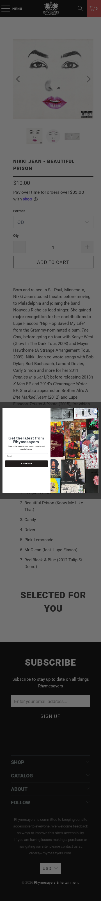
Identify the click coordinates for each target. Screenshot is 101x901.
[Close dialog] (95, 411)
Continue (26, 463)
